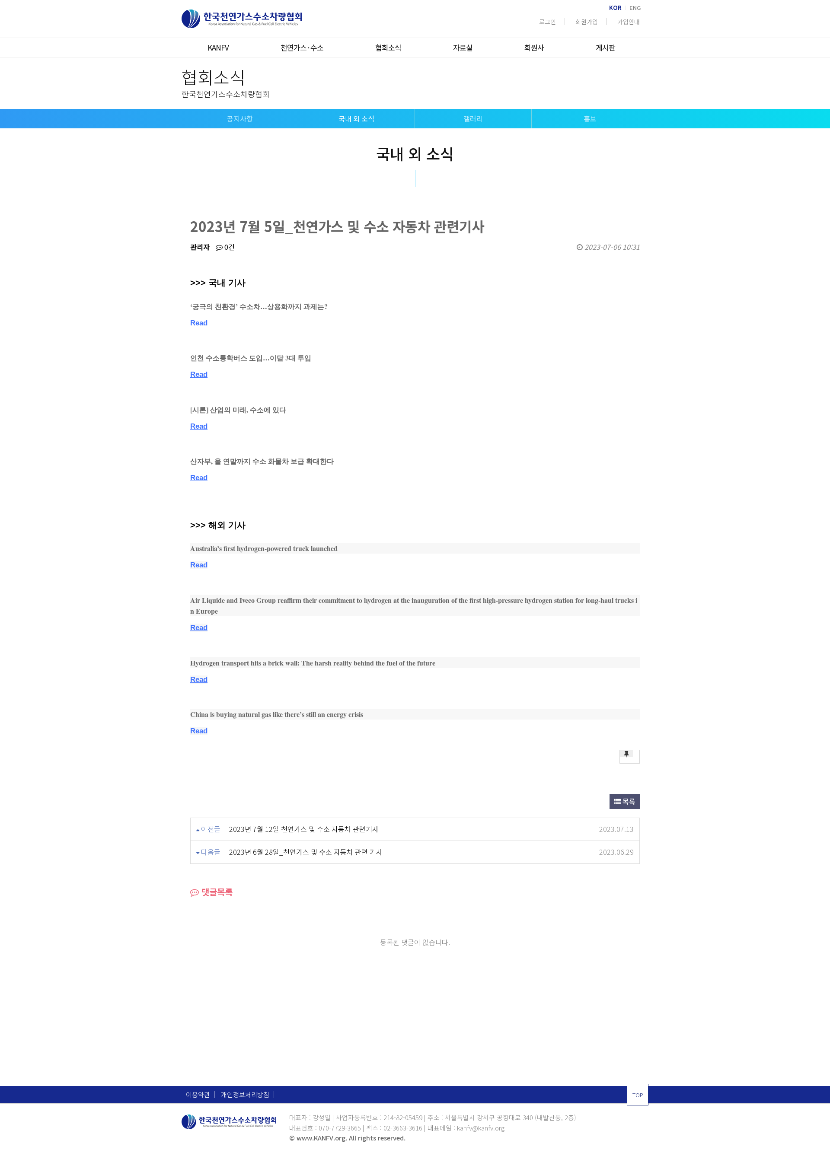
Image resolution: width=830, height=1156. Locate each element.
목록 (628, 801)
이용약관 (198, 1094)
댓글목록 (216, 891)
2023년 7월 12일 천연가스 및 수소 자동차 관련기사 (304, 829)
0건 (229, 247)
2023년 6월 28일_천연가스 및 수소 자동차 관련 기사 (306, 852)
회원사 (534, 47)
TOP (637, 1095)
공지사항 (240, 118)
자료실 (462, 47)
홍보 (590, 118)
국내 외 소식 (356, 118)
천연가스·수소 (302, 47)
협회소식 (388, 47)
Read (199, 323)
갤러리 (473, 118)
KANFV (218, 47)
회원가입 (586, 21)
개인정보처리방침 (245, 1094)
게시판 (605, 47)
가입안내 (628, 21)
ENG (635, 7)
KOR (615, 7)
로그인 (547, 21)
